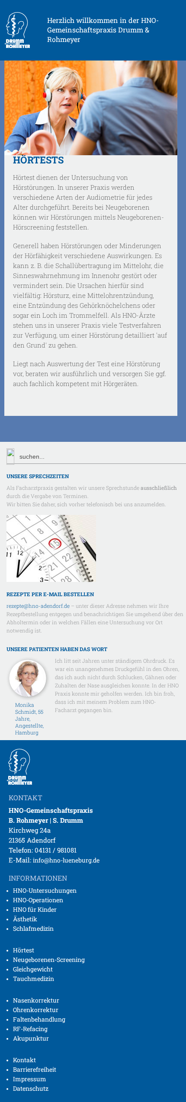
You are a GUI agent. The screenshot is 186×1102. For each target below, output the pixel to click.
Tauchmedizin (33, 978)
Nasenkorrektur (36, 1000)
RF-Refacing (30, 1029)
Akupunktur (31, 1038)
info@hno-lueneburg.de (66, 860)
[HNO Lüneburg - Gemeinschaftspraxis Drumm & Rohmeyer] (17, 45)
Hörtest (23, 950)
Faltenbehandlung (39, 1019)
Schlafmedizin (33, 928)
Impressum (29, 1079)
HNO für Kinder (35, 909)
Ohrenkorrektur (35, 1010)
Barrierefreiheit (34, 1069)
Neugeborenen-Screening (49, 959)
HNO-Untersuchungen (45, 890)
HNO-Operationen (38, 900)
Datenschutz (30, 1088)
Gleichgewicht (33, 969)
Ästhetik (25, 919)
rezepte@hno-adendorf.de (38, 605)
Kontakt (24, 1060)
